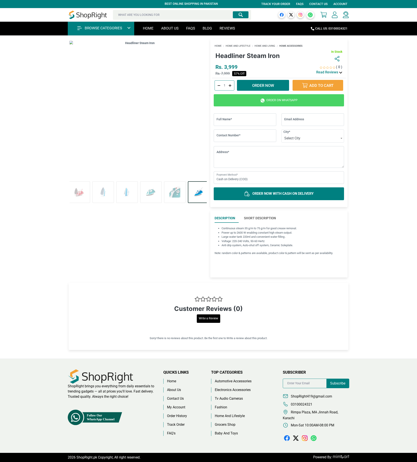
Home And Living (265, 46)
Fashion (221, 407)
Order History (177, 416)
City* (286, 132)
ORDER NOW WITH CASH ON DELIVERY (283, 193)
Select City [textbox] (292, 138)
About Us (170, 28)
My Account (176, 407)
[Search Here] (240, 14)
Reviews (227, 28)
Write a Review (208, 318)
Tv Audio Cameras (229, 398)
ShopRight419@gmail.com (311, 396)
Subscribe (337, 383)
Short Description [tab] (260, 218)
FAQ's (171, 433)
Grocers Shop (225, 424)
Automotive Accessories (233, 381)
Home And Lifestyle (238, 46)
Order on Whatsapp (282, 100)
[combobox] (313, 138)
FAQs (299, 4)
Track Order (176, 424)
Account (340, 4)
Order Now (263, 85)
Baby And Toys (226, 433)
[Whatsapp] (310, 14)
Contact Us (318, 4)
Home (148, 28)
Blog (207, 28)
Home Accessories (291, 46)
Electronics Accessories (233, 390)
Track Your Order (275, 4)
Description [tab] (225, 218)
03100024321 (301, 404)
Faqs (190, 28)
